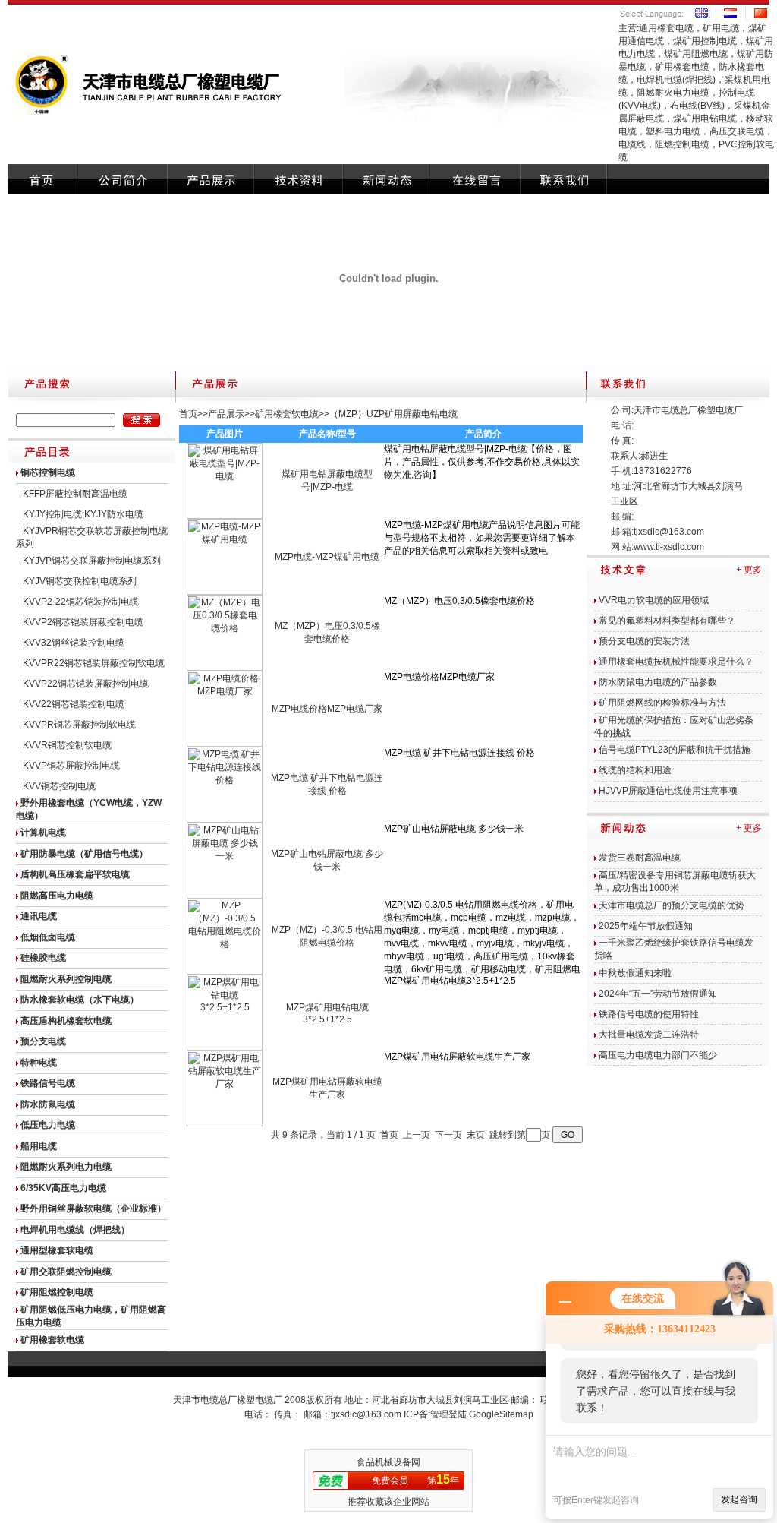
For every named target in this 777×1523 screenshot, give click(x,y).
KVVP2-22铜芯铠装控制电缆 (81, 601)
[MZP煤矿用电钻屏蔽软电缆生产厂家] (225, 1123)
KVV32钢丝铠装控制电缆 (73, 642)
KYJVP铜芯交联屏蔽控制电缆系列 (92, 560)
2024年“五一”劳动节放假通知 (658, 993)
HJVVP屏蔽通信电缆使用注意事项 (668, 790)
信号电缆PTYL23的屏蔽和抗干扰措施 (674, 749)
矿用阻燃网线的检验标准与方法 (662, 702)
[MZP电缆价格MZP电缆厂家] (225, 743)
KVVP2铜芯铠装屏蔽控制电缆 (83, 622)
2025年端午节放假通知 (646, 926)
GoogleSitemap (501, 1414)
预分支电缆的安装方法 (644, 641)
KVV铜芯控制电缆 (59, 786)
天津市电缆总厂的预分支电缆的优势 (671, 905)
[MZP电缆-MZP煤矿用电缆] (225, 591)
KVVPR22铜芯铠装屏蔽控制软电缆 (94, 663)
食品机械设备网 (388, 1462)
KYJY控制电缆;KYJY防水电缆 (83, 514)
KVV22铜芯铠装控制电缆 (73, 704)
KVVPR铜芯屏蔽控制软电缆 (79, 724)
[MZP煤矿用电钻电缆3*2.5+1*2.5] (225, 1047)
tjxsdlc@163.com (669, 531)
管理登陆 (448, 1414)
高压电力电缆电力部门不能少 (658, 1055)
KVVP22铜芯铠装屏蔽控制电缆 (86, 683)
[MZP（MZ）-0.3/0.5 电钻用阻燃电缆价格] (225, 971)
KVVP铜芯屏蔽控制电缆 (71, 765)
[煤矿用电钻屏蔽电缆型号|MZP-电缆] (225, 515)
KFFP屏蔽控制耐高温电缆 (75, 493)
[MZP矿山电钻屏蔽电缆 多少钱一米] (225, 895)
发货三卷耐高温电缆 (640, 857)
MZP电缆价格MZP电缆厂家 (327, 708)
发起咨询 (739, 1499)
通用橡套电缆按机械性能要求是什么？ (676, 661)
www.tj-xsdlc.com (669, 547)
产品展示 (226, 414)
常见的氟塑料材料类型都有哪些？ (667, 620)
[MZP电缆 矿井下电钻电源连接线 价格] (225, 819)
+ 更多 (749, 569)
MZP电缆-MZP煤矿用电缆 (327, 556)
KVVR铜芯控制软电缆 (67, 745)
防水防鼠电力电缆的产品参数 (658, 682)
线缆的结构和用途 (635, 770)
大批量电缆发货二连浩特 (649, 1034)
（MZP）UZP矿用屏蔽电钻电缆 (393, 414)
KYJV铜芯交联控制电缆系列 (80, 581)
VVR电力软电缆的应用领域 (654, 600)
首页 (188, 414)
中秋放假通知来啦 (635, 973)
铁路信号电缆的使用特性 (649, 1014)
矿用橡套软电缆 (287, 414)
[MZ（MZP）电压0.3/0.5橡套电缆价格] (225, 667)
